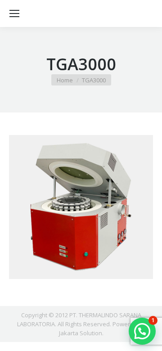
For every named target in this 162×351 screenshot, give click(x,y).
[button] (142, 331)
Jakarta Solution (80, 333)
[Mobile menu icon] (14, 13)
